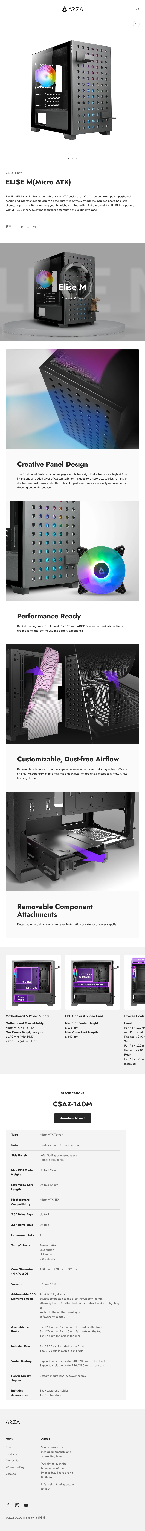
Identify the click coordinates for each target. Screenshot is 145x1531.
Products (11, 1454)
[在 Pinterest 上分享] (28, 227)
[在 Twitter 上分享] (22, 227)
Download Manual (72, 1118)
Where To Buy (15, 1467)
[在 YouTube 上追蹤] (26, 1505)
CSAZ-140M (14, 173)
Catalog (11, 1474)
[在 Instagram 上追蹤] (17, 1505)
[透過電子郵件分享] (34, 227)
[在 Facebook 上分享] (16, 227)
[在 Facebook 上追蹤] (8, 1505)
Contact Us (13, 1460)
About (10, 1447)
